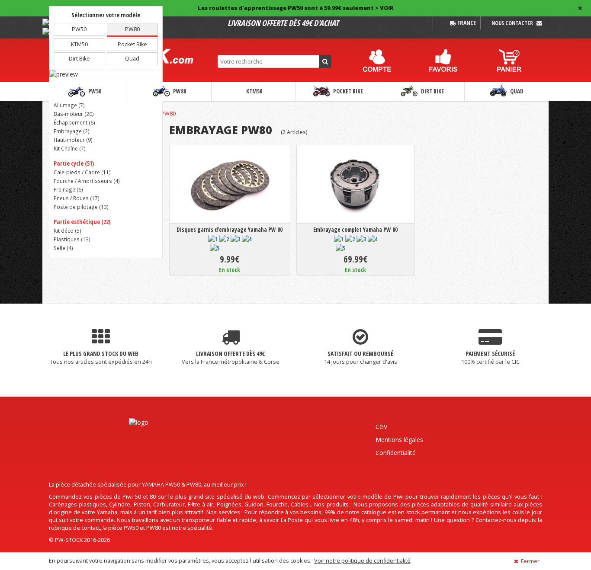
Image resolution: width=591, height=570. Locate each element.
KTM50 (253, 91)
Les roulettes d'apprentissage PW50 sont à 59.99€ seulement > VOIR (295, 8)
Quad (516, 91)
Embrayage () (72, 131)
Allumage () (69, 105)
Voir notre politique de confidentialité (362, 560)
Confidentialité (396, 452)
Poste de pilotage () (81, 206)
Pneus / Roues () (77, 198)
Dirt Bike (432, 91)
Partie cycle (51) (74, 163)
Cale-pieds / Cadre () (82, 172)
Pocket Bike (347, 91)
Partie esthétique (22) (82, 222)
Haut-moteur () (73, 139)
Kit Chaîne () (70, 148)
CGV (381, 427)
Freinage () (68, 189)
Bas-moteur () (74, 113)
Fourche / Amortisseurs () (87, 180)
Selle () (63, 247)
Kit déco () (67, 230)
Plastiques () (72, 239)
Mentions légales (399, 440)
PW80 (179, 91)
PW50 (94, 91)
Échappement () (74, 122)
